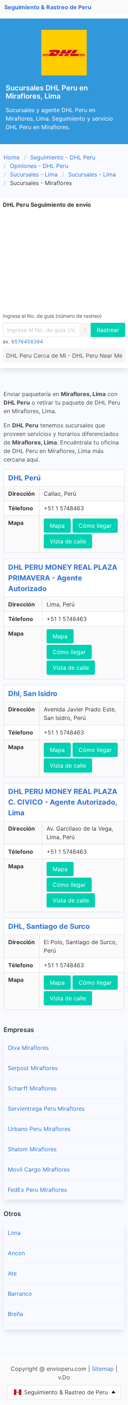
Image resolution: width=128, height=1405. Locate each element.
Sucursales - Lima (34, 174)
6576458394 (27, 341)
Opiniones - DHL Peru (39, 165)
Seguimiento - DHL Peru (62, 157)
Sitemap (103, 1368)
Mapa (57, 525)
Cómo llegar (95, 525)
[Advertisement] (64, 260)
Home (12, 157)
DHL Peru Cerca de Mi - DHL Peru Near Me (64, 355)
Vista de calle (68, 541)
